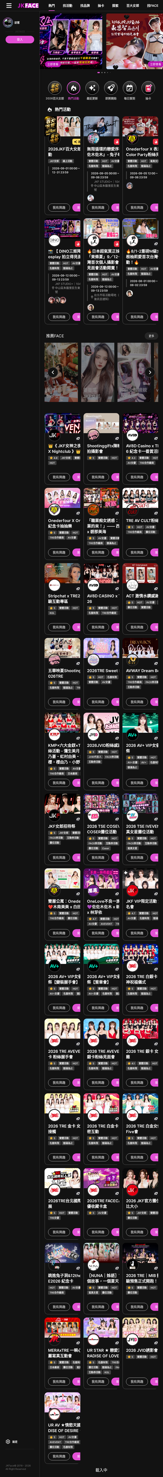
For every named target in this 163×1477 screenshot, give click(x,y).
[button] (98, 72)
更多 (151, 336)
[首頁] (28, 5)
